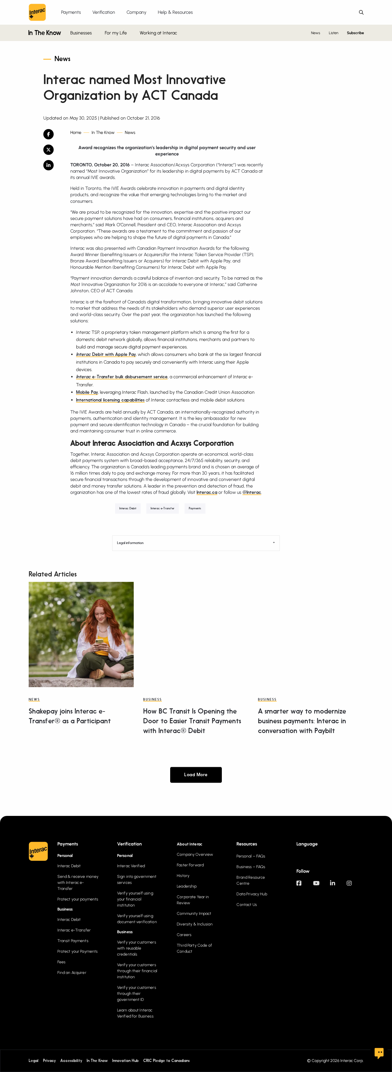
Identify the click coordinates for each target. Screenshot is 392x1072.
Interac (84, 354)
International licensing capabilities (110, 400)
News (315, 33)
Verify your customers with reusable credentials (136, 948)
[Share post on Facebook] (52, 134)
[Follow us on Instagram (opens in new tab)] (355, 886)
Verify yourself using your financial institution (135, 899)
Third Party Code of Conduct (194, 948)
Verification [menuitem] (103, 12)
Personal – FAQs (250, 856)
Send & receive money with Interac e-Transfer (78, 882)
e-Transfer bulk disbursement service (130, 377)
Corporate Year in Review (193, 899)
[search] (361, 12)
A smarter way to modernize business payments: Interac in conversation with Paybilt (302, 721)
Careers (184, 934)
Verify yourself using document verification (137, 918)
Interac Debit (127, 508)
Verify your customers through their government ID (136, 993)
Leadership (187, 886)
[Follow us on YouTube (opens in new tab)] (321, 886)
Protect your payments (77, 899)
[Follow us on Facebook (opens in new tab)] (304, 886)
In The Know (44, 33)
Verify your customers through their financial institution (137, 970)
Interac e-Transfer (162, 508)
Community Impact (194, 913)
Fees (61, 962)
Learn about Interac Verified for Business (135, 1013)
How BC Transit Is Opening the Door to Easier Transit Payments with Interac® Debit (192, 721)
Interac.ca (207, 492)
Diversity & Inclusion (195, 924)
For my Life (116, 33)
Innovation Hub (125, 1061)
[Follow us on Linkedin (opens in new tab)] (338, 886)
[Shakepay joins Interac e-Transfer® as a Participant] (81, 634)
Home (75, 132)
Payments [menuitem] (71, 12)
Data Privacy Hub (251, 894)
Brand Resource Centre (250, 880)
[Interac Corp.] (37, 12)
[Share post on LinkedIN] (52, 165)
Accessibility (71, 1061)
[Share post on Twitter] (52, 150)
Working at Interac (158, 33)
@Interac (251, 492)
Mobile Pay (87, 392)
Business (152, 699)
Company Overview (195, 854)
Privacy (49, 1061)
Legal (33, 1061)
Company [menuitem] (136, 12)
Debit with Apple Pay (114, 354)
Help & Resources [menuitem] (175, 12)
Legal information (130, 543)
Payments (195, 508)
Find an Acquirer (71, 972)
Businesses (81, 33)
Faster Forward (190, 865)
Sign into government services (137, 879)
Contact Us (246, 904)
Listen (333, 33)
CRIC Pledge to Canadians (166, 1061)
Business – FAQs (250, 866)
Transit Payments (72, 940)
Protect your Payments (77, 951)
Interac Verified (131, 866)
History (183, 875)
